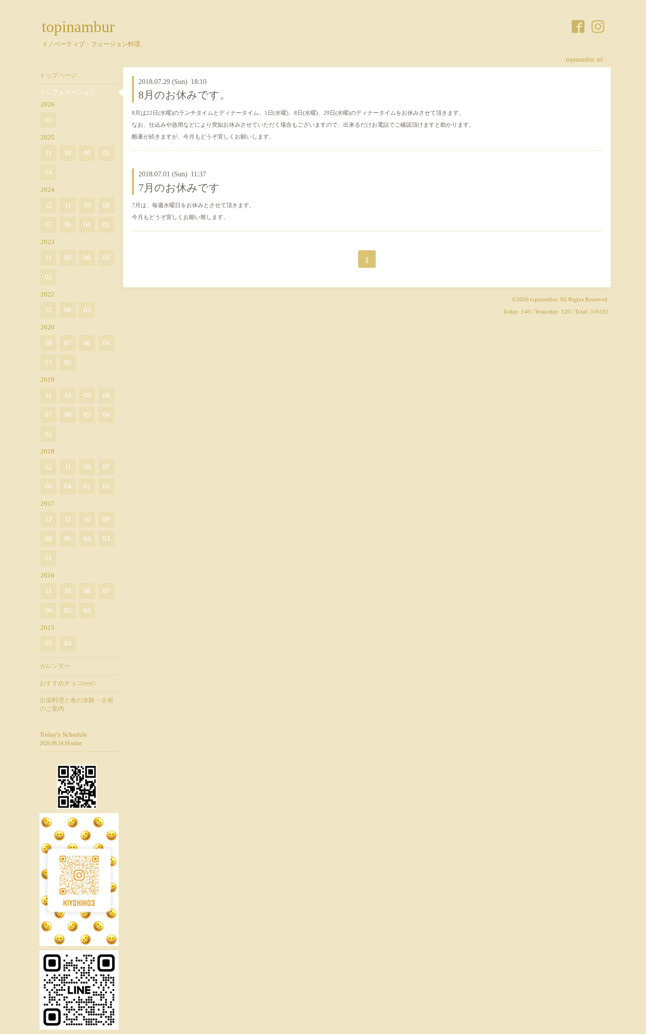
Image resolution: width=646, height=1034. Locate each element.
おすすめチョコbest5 (67, 683)
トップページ (58, 75)
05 (106, 153)
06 (67, 224)
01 (48, 120)
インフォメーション (67, 92)
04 (48, 172)
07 (48, 224)
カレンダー (55, 666)
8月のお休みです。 (184, 95)
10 (67, 153)
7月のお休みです (179, 188)
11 (48, 153)
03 (106, 257)
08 (67, 310)
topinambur (78, 27)
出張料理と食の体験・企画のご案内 (76, 704)
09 (87, 153)
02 (48, 277)
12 (48, 205)
